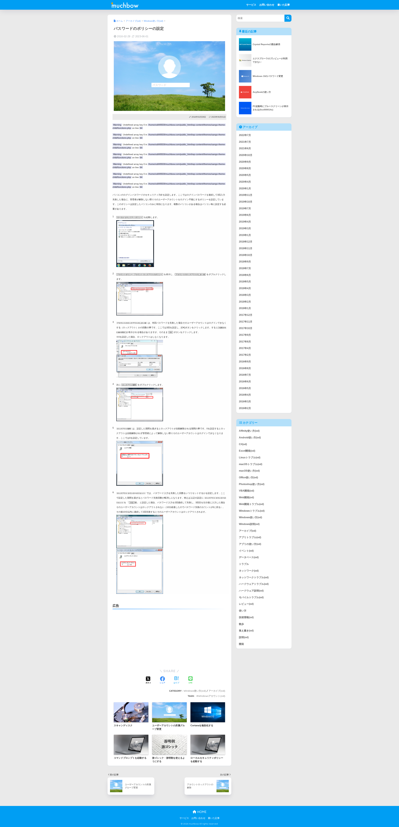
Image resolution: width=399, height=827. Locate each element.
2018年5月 (245, 281)
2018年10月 (245, 255)
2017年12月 (245, 315)
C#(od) (243, 444)
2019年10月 (245, 201)
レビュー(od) (246, 604)
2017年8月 (245, 341)
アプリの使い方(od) (250, 544)
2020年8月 (245, 168)
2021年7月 (245, 142)
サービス (251, 4)
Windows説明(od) (249, 524)
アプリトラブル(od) (250, 537)
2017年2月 (245, 355)
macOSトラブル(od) (250, 464)
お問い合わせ (266, 4)
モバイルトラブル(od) (251, 597)
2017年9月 (245, 335)
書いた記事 (283, 4)
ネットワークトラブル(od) (254, 577)
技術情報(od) (246, 617)
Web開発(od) (246, 497)
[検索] (287, 18)
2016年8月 (245, 368)
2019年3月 (245, 228)
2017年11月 (245, 321)
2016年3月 (245, 401)
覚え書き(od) (246, 630)
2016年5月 (245, 388)
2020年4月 (245, 181)
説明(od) (244, 637)
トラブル (244, 564)
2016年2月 (245, 408)
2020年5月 (245, 175)
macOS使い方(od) (249, 471)
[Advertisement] (169, 635)
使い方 (242, 610)
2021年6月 (245, 148)
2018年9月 (245, 261)
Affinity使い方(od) (249, 430)
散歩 (241, 624)
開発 (241, 644)
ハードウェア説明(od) (251, 590)
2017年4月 (245, 348)
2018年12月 (245, 241)
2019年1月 (245, 235)
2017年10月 (245, 328)
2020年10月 (245, 155)
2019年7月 (245, 208)
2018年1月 (245, 308)
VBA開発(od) (246, 491)
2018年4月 (245, 288)
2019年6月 (245, 215)
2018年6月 (245, 275)
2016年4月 (245, 395)
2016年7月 (245, 375)
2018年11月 (245, 248)
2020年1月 (245, 188)
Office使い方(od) (248, 477)
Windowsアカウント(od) (211, 695)
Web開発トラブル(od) (251, 504)
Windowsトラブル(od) (251, 510)
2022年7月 (245, 135)
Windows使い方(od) (195, 690)
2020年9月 (245, 161)
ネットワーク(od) (249, 570)
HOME (201, 812)
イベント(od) (246, 550)
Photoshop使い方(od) (251, 484)
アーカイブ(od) (217, 690)
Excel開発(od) (247, 450)
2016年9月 (245, 361)
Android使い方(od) (250, 437)
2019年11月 (245, 195)
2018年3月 (245, 295)
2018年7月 (245, 268)
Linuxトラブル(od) (249, 457)
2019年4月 (245, 221)
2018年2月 (245, 301)
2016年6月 (245, 381)
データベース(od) (249, 557)
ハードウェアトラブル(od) (254, 584)
